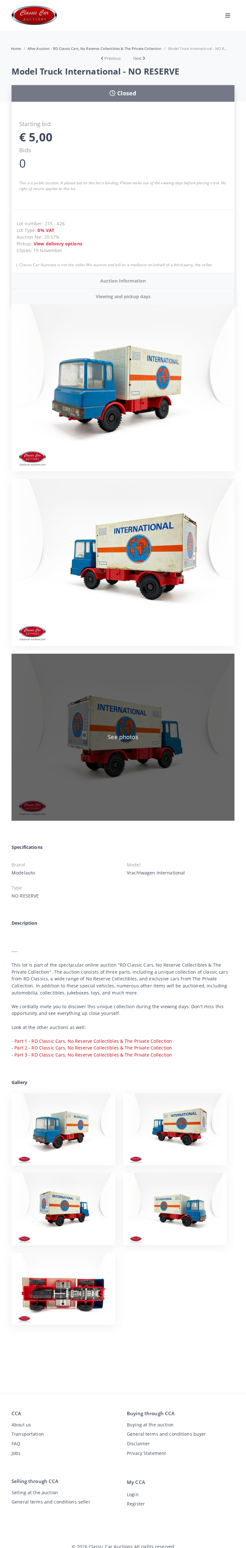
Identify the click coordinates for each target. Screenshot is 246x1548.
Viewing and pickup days (123, 296)
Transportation (28, 1434)
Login (133, 1494)
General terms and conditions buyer (166, 1434)
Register (136, 1504)
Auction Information (123, 281)
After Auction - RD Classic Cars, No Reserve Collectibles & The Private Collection (95, 48)
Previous (112, 58)
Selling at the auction (35, 1492)
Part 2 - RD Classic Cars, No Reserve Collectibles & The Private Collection (93, 1048)
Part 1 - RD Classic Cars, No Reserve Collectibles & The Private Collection (93, 1041)
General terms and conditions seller (51, 1502)
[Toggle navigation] (227, 15)
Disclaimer (138, 1443)
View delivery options (58, 244)
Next (137, 58)
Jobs (16, 1453)
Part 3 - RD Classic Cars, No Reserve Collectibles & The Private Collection (93, 1055)
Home (16, 48)
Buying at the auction (150, 1425)
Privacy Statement (146, 1453)
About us (21, 1425)
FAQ (16, 1443)
